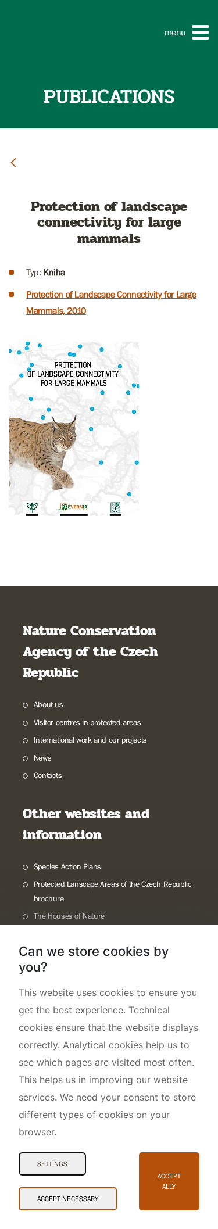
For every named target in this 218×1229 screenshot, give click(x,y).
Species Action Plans (67, 866)
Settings (52, 1164)
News (42, 757)
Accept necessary (67, 1199)
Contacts (48, 775)
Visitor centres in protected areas (87, 722)
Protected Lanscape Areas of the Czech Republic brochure (113, 891)
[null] (13, 162)
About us (48, 704)
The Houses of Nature (69, 915)
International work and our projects (90, 739)
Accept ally (169, 1181)
